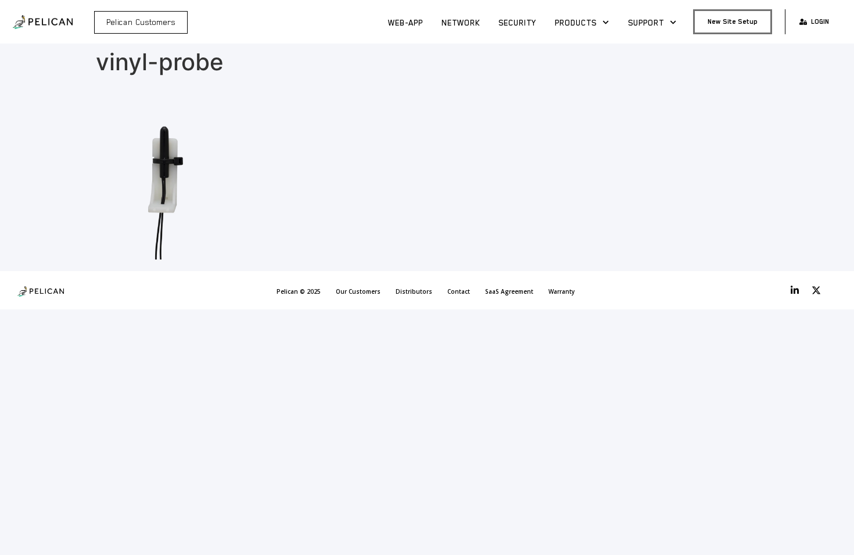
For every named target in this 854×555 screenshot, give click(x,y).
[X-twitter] (816, 290)
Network (461, 22)
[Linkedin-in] (794, 290)
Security (517, 22)
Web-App (405, 22)
